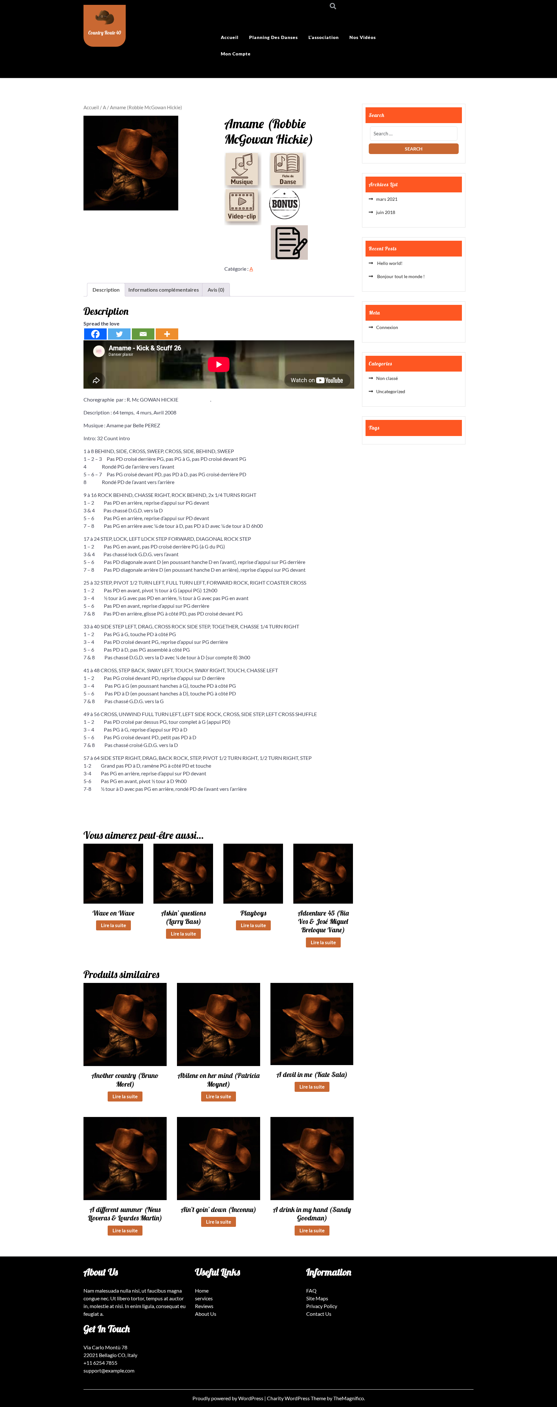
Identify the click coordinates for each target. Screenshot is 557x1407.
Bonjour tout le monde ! (400, 276)
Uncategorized (390, 391)
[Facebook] (95, 334)
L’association (323, 37)
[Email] (143, 334)
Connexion (387, 327)
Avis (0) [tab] (216, 289)
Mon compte (236, 53)
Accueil (230, 37)
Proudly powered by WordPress (228, 1398)
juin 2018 (385, 212)
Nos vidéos (362, 37)
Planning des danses (273, 37)
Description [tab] (106, 289)
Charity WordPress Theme (297, 1398)
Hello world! (389, 263)
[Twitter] (119, 334)
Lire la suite (113, 925)
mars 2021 (386, 199)
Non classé (387, 378)
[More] (167, 334)
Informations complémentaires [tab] (163, 289)
